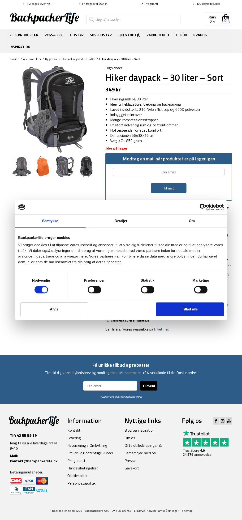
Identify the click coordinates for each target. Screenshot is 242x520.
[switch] (94, 289)
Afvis (54, 309)
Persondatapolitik (81, 483)
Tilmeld (148, 386)
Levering (74, 438)
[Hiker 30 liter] (54, 109)
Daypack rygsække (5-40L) (78, 59)
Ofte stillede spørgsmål (143, 445)
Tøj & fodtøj (129, 35)
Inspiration (19, 47)
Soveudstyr (101, 35)
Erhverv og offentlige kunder (90, 453)
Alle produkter (23, 35)
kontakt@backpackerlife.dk (33, 461)
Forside (14, 59)
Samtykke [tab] (50, 221)
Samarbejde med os (140, 453)
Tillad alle (190, 309)
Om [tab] (192, 221)
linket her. (161, 329)
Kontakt (74, 430)
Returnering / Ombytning (87, 445)
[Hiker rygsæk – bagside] (21, 166)
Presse (130, 460)
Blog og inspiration (140, 430)
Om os (130, 438)
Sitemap (187, 510)
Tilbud (181, 35)
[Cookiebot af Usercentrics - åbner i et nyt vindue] (203, 207)
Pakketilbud (158, 35)
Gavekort (132, 468)
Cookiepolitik (77, 475)
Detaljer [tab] (121, 221)
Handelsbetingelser (82, 468)
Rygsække (53, 35)
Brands (200, 35)
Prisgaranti (149, 3)
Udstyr (77, 35)
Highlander (113, 67)
